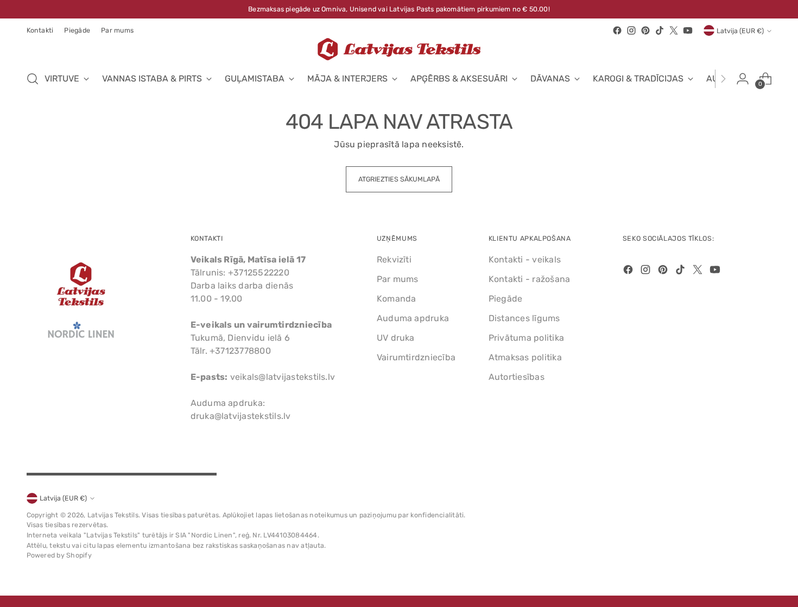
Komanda (396, 298)
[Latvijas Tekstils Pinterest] (645, 30)
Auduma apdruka (413, 318)
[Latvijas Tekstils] (399, 49)
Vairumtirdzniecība (416, 357)
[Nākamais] (723, 78)
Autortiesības (516, 377)
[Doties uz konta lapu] (742, 79)
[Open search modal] (32, 79)
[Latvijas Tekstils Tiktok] (659, 30)
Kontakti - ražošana (530, 279)
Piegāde (506, 298)
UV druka (396, 338)
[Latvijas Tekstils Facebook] (617, 30)
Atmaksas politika (525, 357)
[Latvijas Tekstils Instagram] (631, 30)
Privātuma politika (526, 338)
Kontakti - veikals (525, 259)
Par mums (398, 279)
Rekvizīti (394, 259)
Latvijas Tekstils (112, 515)
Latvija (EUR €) (740, 31)
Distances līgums (524, 318)
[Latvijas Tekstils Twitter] (674, 30)
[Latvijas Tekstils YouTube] (688, 30)
